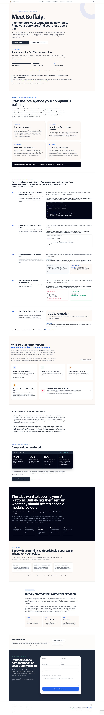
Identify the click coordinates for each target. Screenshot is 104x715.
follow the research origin (42, 81)
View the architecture (58, 640)
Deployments (14, 708)
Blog (27, 706)
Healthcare (48, 1)
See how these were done (36, 478)
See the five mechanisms (28, 81)
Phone (62, 664)
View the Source (57, 644)
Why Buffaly (41, 1)
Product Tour (14, 710)
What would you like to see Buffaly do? (51, 675)
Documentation (29, 708)
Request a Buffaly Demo (60, 688)
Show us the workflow (50, 329)
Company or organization (48, 670)
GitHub (27, 710)
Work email (45, 664)
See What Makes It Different (39, 42)
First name (44, 658)
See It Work (62, 1)
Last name (63, 658)
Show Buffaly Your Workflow (20, 42)
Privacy (27, 711)
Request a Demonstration (17, 706)
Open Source (69, 1)
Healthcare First (87, 359)
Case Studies (55, 1)
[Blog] (93, 2)
